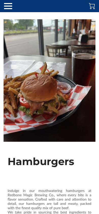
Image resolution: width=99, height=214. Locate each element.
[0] (92, 6)
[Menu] (8, 6)
